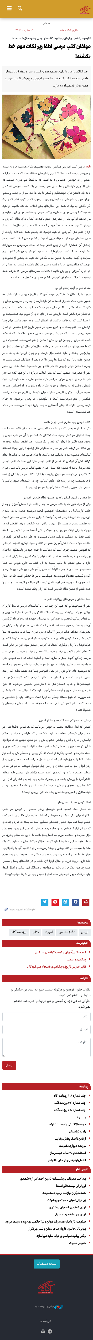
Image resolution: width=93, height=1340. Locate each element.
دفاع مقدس (67, 932)
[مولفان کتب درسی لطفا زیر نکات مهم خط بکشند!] (46, 127)
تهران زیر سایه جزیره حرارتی (70, 1215)
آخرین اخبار (82, 1170)
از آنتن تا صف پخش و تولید (70, 1139)
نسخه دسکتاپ (47, 1264)
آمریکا (49, 932)
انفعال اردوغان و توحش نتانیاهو (67, 1160)
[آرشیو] (43, 1332)
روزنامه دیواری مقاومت (72, 1146)
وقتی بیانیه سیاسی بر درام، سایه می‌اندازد (61, 1236)
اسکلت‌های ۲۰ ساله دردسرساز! (68, 1153)
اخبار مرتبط (82, 943)
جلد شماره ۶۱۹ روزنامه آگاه (70, 1103)
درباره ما (45, 1321)
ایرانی (84, 932)
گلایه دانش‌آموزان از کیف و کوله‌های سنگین (60, 952)
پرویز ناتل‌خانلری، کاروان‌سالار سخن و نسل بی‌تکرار (57, 1229)
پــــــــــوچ (81, 1117)
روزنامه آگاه (18, 932)
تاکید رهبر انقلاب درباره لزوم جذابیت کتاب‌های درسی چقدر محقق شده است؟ (51, 38)
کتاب (35, 932)
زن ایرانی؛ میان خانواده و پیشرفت (66, 1200)
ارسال (9, 1065)
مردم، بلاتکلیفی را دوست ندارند (67, 1124)
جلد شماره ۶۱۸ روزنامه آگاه (70, 1096)
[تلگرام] (50, 1332)
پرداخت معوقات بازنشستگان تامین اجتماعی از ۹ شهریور (53, 1179)
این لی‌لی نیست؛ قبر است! (71, 1186)
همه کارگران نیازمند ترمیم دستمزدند (64, 1193)
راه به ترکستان (77, 1132)
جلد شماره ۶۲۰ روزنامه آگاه (70, 1110)
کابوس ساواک (77, 1243)
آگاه (46, 8)
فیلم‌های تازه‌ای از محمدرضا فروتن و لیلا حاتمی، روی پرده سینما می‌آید (45, 1222)
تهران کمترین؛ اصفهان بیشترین (67, 1207)
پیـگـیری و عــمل (76, 960)
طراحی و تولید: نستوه (44, 1307)
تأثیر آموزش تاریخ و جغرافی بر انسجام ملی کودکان (56, 967)
